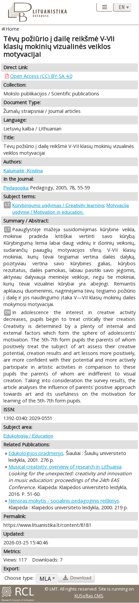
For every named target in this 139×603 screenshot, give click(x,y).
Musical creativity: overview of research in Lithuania (64, 466)
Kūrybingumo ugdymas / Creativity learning (58, 205)
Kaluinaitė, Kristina (23, 170)
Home (12, 29)
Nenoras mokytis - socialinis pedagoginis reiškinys (63, 501)
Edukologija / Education (28, 436)
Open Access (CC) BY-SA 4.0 (41, 76)
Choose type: (19, 578)
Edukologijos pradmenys (35, 453)
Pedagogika (16, 187)
